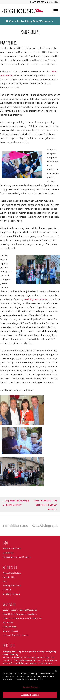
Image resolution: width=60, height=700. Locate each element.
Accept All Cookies (30, 695)
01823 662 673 (37, 2)
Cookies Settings (30, 687)
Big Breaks (8, 622)
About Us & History (12, 573)
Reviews (7, 589)
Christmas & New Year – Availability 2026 (22, 618)
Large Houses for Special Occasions (20, 610)
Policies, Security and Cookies (17, 557)
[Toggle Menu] (55, 10)
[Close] (56, 671)
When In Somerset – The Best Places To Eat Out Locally (45, 504)
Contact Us (52, 2)
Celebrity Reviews (11, 594)
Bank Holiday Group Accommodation (20, 614)
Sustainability (9, 577)
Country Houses (10, 631)
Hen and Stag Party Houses (16, 635)
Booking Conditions (12, 585)
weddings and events (35, 299)
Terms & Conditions (12, 548)
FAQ (5, 581)
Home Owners (10, 626)
